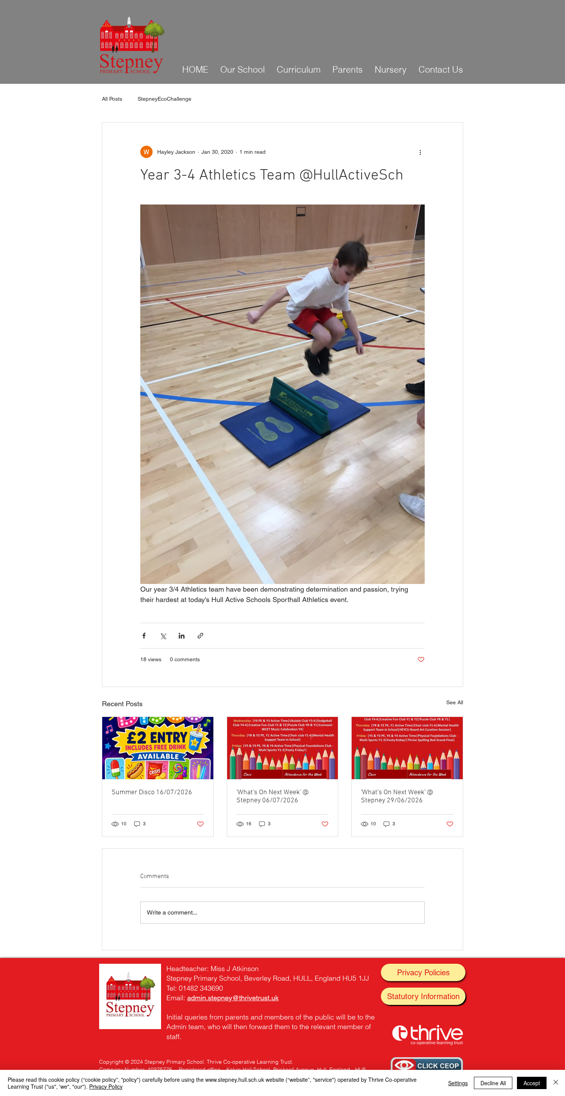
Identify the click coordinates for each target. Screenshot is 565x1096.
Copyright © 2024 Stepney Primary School (151, 1061)
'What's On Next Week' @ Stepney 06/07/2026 (272, 796)
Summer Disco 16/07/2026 (151, 792)
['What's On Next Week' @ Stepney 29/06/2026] (407, 748)
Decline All (493, 1083)
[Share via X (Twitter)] (162, 635)
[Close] (555, 1083)
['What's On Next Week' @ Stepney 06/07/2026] (282, 748)
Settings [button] (458, 1083)
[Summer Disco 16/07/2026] (157, 748)
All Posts (112, 99)
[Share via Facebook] (144, 635)
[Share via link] (200, 635)
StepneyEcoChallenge (164, 99)
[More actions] (420, 151)
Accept (531, 1083)
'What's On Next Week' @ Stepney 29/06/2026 (397, 796)
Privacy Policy (106, 1086)
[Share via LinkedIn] (181, 635)
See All (454, 702)
